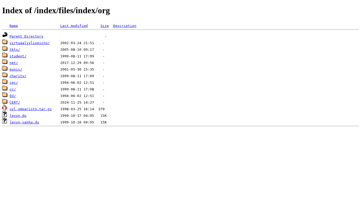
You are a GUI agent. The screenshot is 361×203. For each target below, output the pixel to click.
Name (14, 26)
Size (104, 26)
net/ (14, 63)
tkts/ (15, 50)
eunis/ (16, 69)
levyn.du (18, 116)
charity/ (18, 76)
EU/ (13, 96)
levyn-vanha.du (24, 122)
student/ (18, 56)
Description (124, 26)
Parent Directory (26, 36)
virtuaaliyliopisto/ (30, 43)
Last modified (74, 26)
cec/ (14, 83)
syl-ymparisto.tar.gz (31, 109)
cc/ (13, 89)
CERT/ (15, 102)
